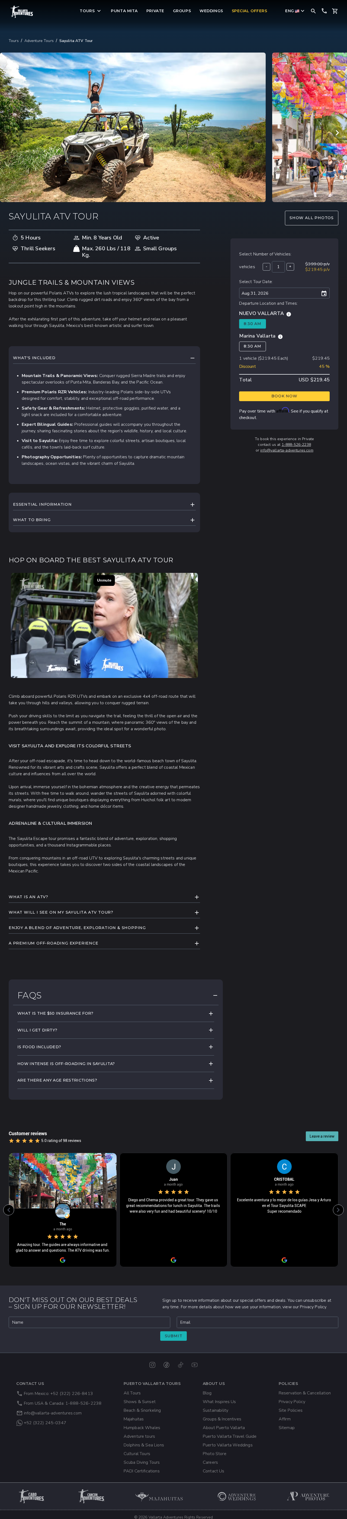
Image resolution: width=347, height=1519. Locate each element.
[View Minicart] (335, 11)
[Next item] (337, 132)
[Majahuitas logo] (161, 1496)
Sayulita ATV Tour (76, 40)
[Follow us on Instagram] (152, 1365)
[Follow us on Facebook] (166, 1365)
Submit (173, 1335)
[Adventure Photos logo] (308, 1496)
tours (14, 40)
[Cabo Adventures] (32, 1496)
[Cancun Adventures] (92, 1496)
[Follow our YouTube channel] (194, 1365)
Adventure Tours (39, 40)
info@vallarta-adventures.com (286, 450)
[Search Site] (313, 10)
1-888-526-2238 (296, 444)
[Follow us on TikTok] (180, 1365)
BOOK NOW (284, 396)
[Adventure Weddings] (237, 1496)
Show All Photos (312, 217)
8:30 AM (252, 323)
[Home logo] (22, 12)
